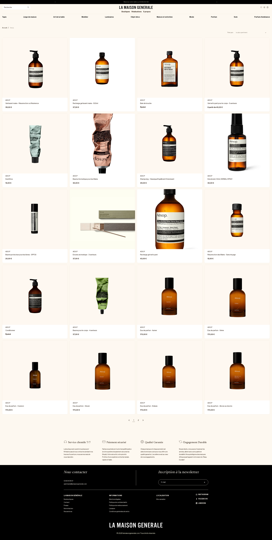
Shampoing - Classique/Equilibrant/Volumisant (157, 179)
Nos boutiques (68, 499)
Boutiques (126, 12)
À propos (147, 12)
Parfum (214, 17)
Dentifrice (9, 179)
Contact (66, 502)
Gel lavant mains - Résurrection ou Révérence (22, 103)
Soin (235, 17)
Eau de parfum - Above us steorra (220, 406)
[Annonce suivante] (217, 2)
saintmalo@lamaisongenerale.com (75, 484)
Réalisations (137, 12)
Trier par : (230, 32)
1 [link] (133, 420)
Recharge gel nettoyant (149, 255)
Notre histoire (68, 508)
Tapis (4, 17)
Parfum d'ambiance (262, 17)
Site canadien (160, 499)
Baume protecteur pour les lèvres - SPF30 (20, 255)
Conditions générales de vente (119, 511)
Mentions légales (114, 499)
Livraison (112, 508)
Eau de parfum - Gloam (81, 406)
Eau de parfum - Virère (216, 330)
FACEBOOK (203, 499)
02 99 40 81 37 (68, 481)
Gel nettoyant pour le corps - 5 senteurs (222, 103)
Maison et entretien (165, 17)
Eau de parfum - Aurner (148, 330)
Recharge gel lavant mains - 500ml (85, 103)
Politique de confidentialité (118, 502)
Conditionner (10, 330)
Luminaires (109, 17)
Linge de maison (29, 17)
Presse (66, 505)
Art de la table (59, 17)
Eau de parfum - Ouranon (14, 406)
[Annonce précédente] (55, 2)
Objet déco (135, 17)
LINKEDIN (202, 503)
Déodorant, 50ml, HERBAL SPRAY (220, 179)
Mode (191, 17)
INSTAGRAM (203, 494)
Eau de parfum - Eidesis (148, 406)
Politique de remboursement (118, 505)
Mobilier (85, 17)
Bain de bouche (146, 103)
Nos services (68, 511)
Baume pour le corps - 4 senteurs (85, 330)
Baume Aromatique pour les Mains (85, 179)
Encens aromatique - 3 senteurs (84, 255)
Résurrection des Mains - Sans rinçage (222, 255)
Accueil (4, 28)
